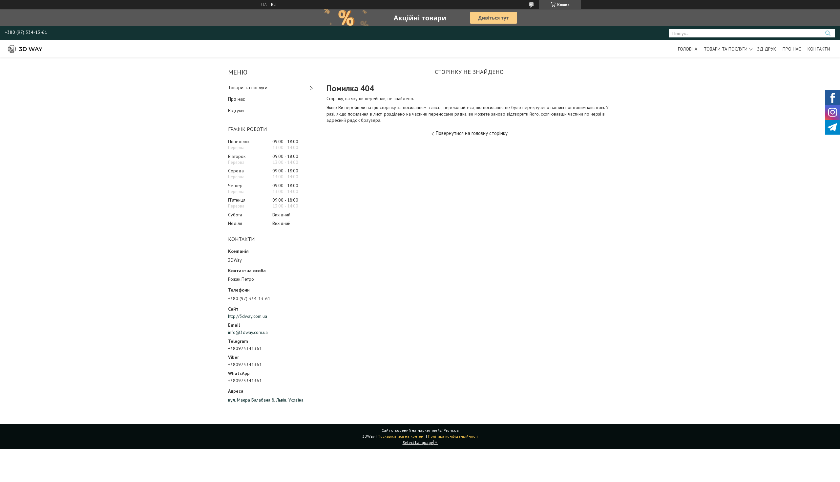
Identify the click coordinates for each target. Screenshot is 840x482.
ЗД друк (766, 49)
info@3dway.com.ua (248, 332)
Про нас (792, 49)
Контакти (819, 49)
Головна (687, 49)
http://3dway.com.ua (247, 316)
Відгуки (236, 110)
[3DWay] (24, 49)
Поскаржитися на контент (401, 436)
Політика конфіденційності (453, 436)
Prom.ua (451, 430)
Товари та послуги (725, 49)
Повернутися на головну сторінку (472, 133)
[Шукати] (827, 33)
